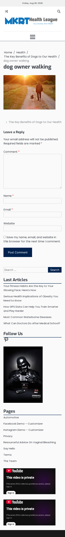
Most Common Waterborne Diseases (27, 317)
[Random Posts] (6, 11)
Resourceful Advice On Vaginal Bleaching (29, 442)
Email (8, 210)
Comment (11, 152)
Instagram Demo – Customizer (23, 430)
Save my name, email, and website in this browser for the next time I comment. (31, 239)
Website (9, 223)
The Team (10, 461)
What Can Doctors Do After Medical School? (31, 323)
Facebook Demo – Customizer (23, 423)
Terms (7, 455)
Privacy (7, 436)
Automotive (11, 417)
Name (8, 196)
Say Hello (9, 448)
